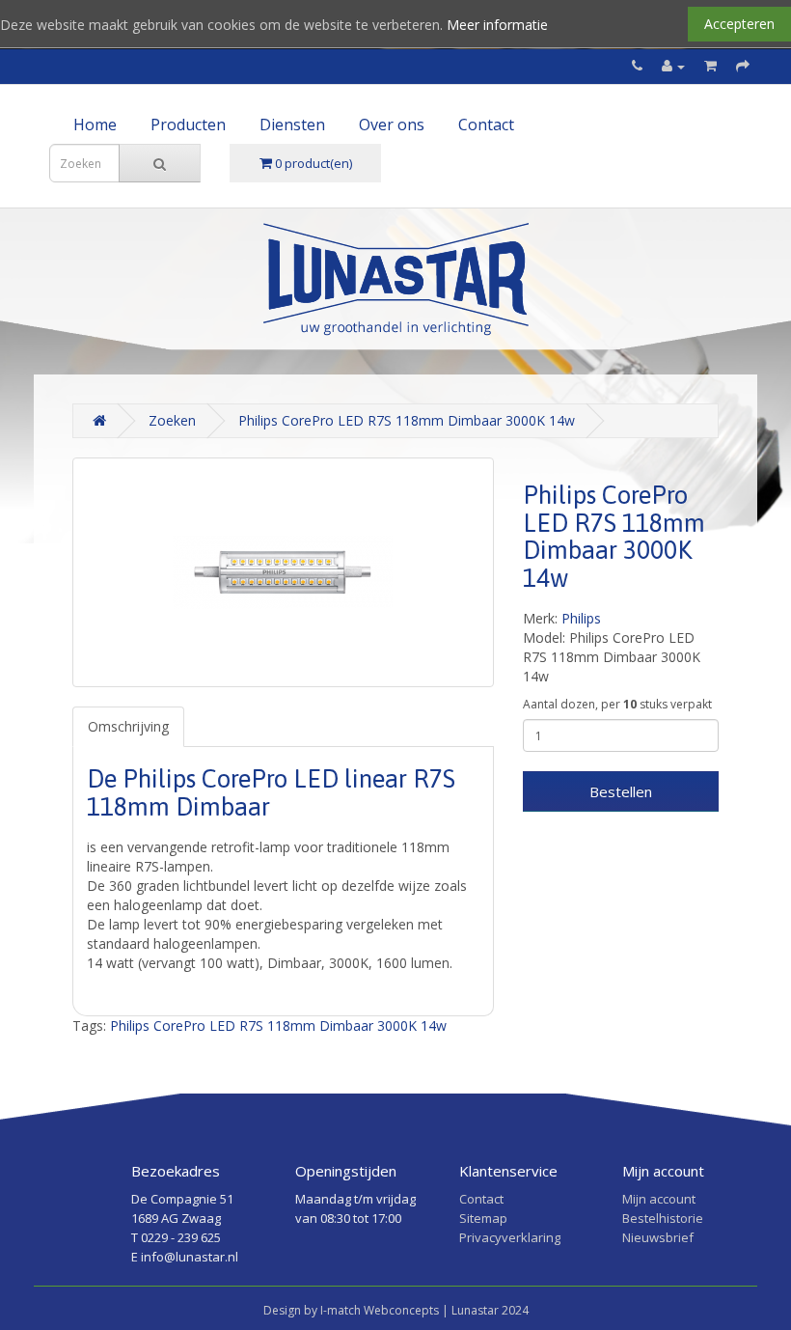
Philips (581, 618)
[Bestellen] (743, 66)
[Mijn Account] (673, 66)
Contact (486, 124)
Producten (188, 124)
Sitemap (483, 1218)
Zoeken (172, 420)
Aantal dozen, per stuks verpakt (617, 704)
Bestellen (620, 791)
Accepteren (739, 23)
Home (95, 124)
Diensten (292, 124)
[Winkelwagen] (710, 66)
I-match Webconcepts (379, 1310)
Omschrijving (128, 726)
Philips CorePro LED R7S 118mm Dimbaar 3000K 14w (406, 420)
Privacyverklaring (509, 1237)
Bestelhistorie (662, 1218)
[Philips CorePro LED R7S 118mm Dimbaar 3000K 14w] (283, 572)
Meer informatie (497, 24)
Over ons (391, 124)
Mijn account (659, 1198)
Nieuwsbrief (658, 1237)
